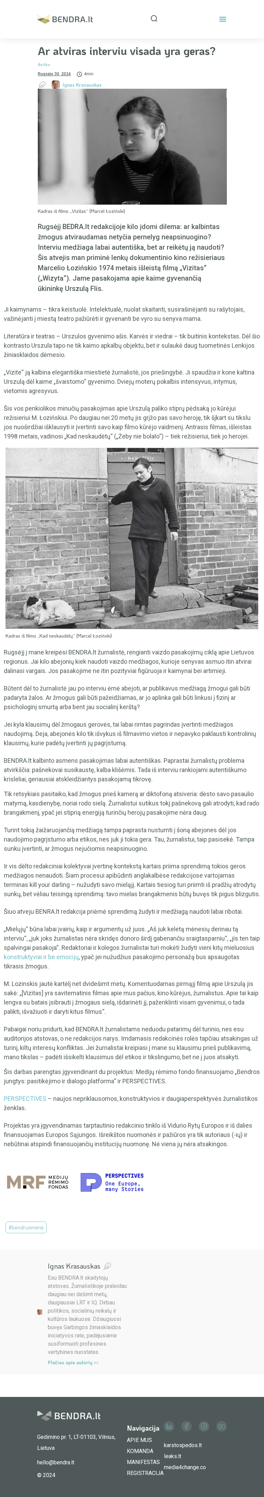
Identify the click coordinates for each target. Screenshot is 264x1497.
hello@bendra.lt (55, 1462)
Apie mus (139, 1440)
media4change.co (185, 1467)
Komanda (140, 1451)
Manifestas (143, 1462)
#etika (44, 64)
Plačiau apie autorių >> (73, 1362)
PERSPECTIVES (25, 1098)
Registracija (145, 1473)
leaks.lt (172, 1456)
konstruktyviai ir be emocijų (41, 957)
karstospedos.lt (183, 1445)
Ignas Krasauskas (82, 85)
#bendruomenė (26, 1227)
